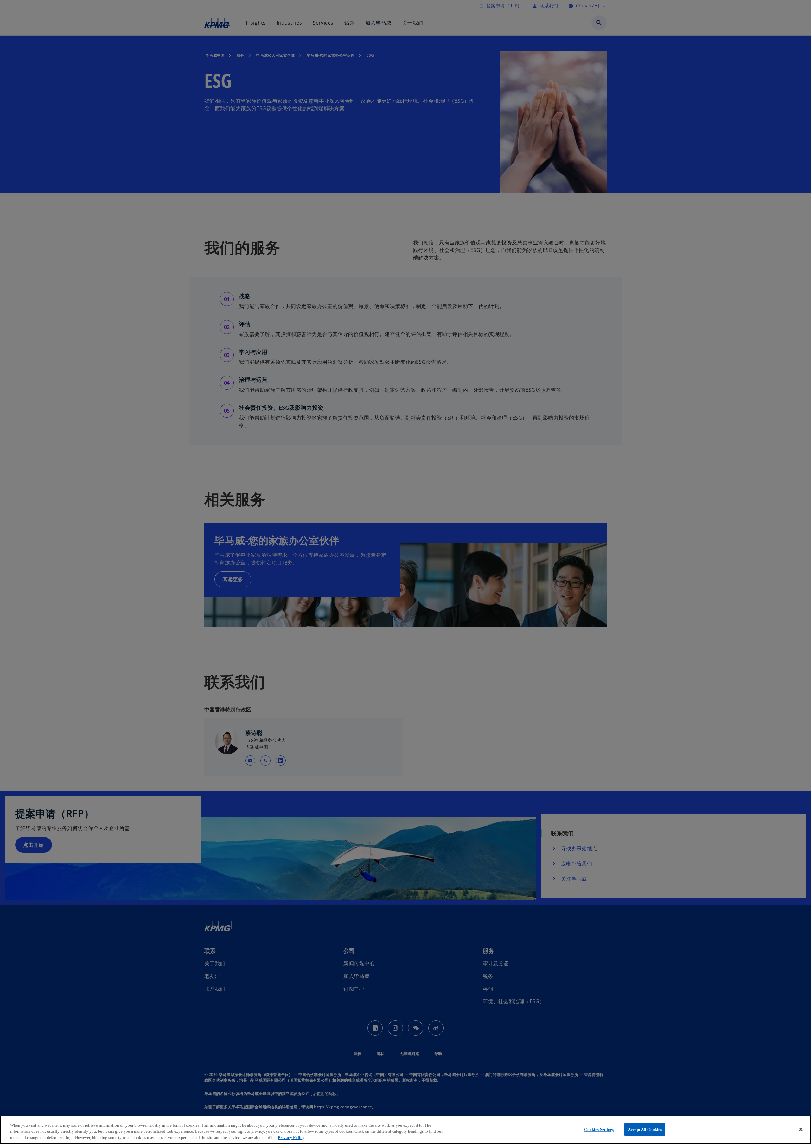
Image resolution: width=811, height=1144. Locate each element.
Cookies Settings (599, 1129)
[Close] (801, 1129)
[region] (405, 1130)
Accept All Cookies (645, 1129)
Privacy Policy (291, 1137)
